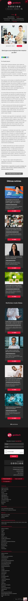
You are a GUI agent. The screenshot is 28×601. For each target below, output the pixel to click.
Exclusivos (3, 502)
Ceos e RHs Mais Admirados (7, 508)
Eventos (3, 517)
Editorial (3, 534)
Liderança (3, 583)
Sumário (3, 547)
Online (2, 503)
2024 (8, 522)
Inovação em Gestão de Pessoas (8, 541)
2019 (23, 522)
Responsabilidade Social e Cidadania (9, 593)
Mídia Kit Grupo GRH (5, 514)
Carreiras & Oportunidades (9, 18)
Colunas (3, 532)
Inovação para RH (5, 576)
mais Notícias (14, 424)
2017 (3, 523)
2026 (2, 522)
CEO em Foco (4, 537)
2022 (14, 522)
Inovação (3, 574)
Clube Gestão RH (5, 516)
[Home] (14, 3)
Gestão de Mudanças (5, 538)
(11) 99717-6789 (20, 471)
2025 (5, 522)
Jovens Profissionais (5, 579)
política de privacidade (18, 474)
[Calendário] (22, 8)
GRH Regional (4, 495)
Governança (4, 572)
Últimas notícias (4, 553)
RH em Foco (3, 544)
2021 (17, 522)
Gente (2, 535)
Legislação (3, 580)
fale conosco (20, 473)
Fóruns (2, 492)
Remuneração (4, 542)
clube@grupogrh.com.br (18, 469)
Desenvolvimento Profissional (18, 20)
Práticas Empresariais (5, 587)
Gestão (2, 569)
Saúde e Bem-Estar (5, 595)
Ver (14, 211)
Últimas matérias (4, 528)
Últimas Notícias (10, 17)
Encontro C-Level (5, 501)
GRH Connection (4, 489)
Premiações (3, 491)
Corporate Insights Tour (6, 499)
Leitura (2, 582)
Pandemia (3, 586)
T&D (2, 596)
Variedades (3, 548)
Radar (2, 590)
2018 (26, 522)
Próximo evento (13, 8)
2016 (5, 523)
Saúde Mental (4, 545)
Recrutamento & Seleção (6, 592)
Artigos (17, 17)
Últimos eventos (4, 488)
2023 (11, 522)
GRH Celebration (4, 498)
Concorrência (7, 20)
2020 (20, 522)
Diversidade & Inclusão (6, 563)
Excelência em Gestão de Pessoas (8, 510)
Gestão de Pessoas (5, 570)
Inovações (3, 577)
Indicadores (3, 540)
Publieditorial (4, 589)
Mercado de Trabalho (5, 584)
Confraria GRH (4, 493)
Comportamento (20, 18)
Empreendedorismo (5, 566)
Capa (2, 531)
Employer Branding (5, 564)
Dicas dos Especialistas (6, 562)
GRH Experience (4, 496)
